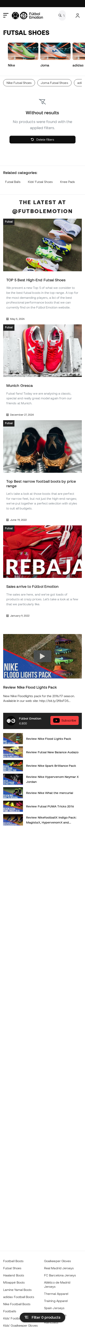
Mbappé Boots (14, 1282)
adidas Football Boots (18, 1297)
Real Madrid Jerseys (59, 1268)
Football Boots (13, 1261)
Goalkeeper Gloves (57, 1261)
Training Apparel (56, 1301)
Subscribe (68, 720)
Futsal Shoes (12, 1268)
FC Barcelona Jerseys (60, 1275)
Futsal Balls (12, 182)
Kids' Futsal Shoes (40, 182)
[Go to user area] (77, 15)
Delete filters (45, 139)
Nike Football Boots (16, 1304)
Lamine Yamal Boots (17, 1289)
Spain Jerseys (54, 1308)
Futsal (9, 221)
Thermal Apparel (56, 1293)
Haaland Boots (13, 1275)
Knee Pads (67, 182)
